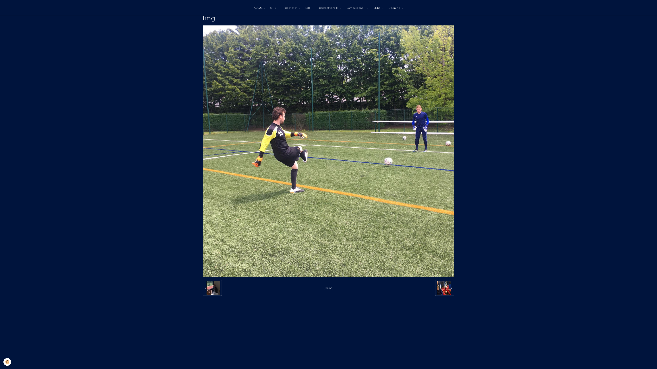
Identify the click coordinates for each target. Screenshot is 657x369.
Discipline (395, 7)
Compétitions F (356, 7)
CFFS (273, 7)
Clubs (377, 7)
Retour (328, 287)
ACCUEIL (259, 7)
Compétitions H (329, 7)
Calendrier (291, 7)
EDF (308, 7)
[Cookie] (7, 362)
